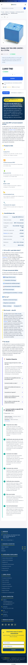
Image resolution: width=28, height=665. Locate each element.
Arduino (5, 321)
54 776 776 (5, 608)
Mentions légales (15, 659)
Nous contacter (5, 580)
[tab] (6, 92)
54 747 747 (5, 616)
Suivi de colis (17, 661)
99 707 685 (11, 608)
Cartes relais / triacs (6, 13)
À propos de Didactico (7, 578)
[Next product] (7, 17)
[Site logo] (13, 4)
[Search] (25, 8)
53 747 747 (5, 612)
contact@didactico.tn (7, 601)
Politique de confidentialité (8, 592)
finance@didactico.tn (7, 604)
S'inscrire (13, 649)
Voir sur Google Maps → (8, 540)
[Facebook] (2, 624)
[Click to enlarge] (3, 42)
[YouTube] (9, 624)
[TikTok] (15, 624)
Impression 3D (5, 568)
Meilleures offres (6, 588)
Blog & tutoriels (5, 590)
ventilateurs (4, 257)
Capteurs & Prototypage (7, 560)
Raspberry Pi (5, 562)
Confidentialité (6, 659)
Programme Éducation (7, 586)
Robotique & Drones (6, 566)
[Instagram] (5, 624)
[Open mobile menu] (1, 4)
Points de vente (5, 582)
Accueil (2, 11)
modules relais (12, 129)
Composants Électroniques (8, 564)
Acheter (12, 78)
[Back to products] (5, 17)
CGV (10, 659)
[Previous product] (2, 17)
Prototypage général (20, 11)
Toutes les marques (6, 584)
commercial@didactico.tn (8, 603)
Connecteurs (7, 420)
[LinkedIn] (12, 624)
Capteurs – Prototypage (10, 11)
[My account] (25, 4)
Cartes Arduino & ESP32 (7, 558)
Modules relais (14, 13)
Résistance (6, 233)
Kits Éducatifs (5, 570)
